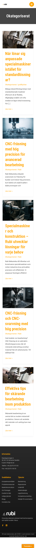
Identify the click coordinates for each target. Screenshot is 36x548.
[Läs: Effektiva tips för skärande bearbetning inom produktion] (18, 375)
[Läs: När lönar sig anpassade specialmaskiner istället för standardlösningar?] (18, 40)
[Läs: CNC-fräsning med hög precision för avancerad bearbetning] (18, 128)
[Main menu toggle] (31, 4)
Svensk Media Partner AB (18, 536)
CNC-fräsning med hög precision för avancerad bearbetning (15, 154)
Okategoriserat (11, 85)
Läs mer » (8, 109)
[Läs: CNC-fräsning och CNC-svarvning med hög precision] (18, 298)
